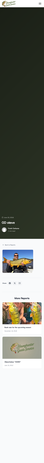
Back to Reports (10, 245)
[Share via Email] (20, 283)
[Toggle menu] (40, 3)
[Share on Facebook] (10, 283)
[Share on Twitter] (15, 283)
